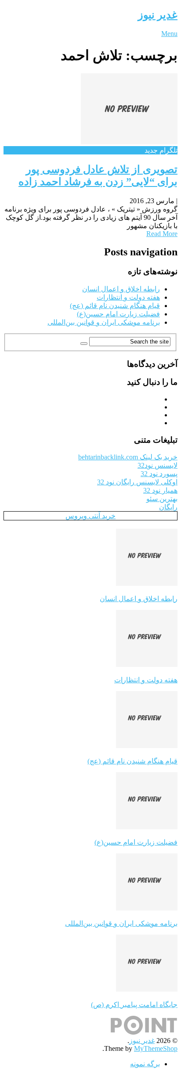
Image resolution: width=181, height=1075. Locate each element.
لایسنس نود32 (157, 465)
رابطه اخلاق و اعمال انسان (121, 289)
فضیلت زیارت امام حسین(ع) (118, 314)
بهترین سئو (161, 498)
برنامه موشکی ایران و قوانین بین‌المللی (103, 322)
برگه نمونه (145, 1064)
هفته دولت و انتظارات (128, 297)
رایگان (168, 507)
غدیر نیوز (157, 15)
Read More (161, 233)
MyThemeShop (155, 1048)
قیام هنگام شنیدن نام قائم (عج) (115, 305)
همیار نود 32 (160, 490)
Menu (169, 33)
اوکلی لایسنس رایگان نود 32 (137, 482)
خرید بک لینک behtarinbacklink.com (127, 457)
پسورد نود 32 (159, 473)
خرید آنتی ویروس (90, 516)
